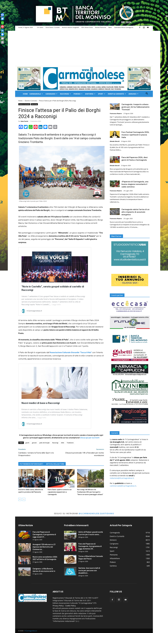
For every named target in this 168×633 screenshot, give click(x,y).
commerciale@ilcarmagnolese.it (123, 486)
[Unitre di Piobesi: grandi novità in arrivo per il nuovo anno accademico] (70, 535)
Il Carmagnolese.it (31, 631)
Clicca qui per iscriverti (89, 438)
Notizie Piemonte (100, 27)
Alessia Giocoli (114, 141)
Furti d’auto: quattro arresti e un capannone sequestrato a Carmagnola (59, 492)
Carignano (50, 94)
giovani (34, 443)
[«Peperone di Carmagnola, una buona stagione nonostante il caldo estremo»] (115, 183)
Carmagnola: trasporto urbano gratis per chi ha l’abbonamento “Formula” (135, 107)
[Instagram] (144, 27)
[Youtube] (148, 27)
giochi (27, 443)
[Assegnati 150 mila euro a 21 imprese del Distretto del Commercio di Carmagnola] (24, 547)
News (110, 27)
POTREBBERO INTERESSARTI (31, 464)
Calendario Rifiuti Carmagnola (123, 27)
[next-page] (23, 499)
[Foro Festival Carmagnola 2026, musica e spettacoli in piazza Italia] (115, 134)
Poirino (77, 94)
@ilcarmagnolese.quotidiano (96, 513)
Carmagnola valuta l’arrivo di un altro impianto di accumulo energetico (135, 212)
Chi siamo (40, 27)
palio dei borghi (44, 443)
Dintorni (89, 94)
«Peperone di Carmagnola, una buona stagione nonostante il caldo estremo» (135, 184)
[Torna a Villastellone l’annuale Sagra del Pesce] (70, 559)
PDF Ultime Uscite (87, 27)
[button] (147, 94)
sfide (62, 443)
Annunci (132, 94)
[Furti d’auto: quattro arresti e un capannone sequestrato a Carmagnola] (61, 478)
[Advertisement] (84, 47)
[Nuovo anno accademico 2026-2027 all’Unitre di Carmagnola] (24, 560)
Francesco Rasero (116, 113)
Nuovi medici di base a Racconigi (41, 403)
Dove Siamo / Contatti (53, 27)
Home (25, 94)
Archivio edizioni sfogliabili (70, 27)
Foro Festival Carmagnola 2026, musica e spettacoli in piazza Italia (135, 134)
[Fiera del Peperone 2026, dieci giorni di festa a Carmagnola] (115, 159)
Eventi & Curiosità (116, 94)
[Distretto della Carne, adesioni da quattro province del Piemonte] (31, 478)
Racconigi (64, 94)
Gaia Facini (24, 121)
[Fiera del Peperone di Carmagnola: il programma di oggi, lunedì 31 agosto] (24, 535)
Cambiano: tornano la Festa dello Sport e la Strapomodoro (36, 454)
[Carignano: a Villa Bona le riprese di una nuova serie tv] (24, 571)
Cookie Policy (70, 605)
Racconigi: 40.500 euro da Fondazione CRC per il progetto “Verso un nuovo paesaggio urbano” (90, 492)
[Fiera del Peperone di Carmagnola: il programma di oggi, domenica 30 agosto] (70, 547)
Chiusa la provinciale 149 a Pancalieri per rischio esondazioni (84, 454)
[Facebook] (140, 27)
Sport (100, 94)
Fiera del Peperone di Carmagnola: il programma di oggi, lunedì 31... (44, 534)
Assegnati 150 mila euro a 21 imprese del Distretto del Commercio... (44, 546)
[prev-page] (19, 499)
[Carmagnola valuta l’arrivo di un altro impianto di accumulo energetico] (115, 211)
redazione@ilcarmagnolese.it (122, 478)
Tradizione (70, 443)
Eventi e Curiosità (31, 101)
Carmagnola (35, 94)
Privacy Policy (58, 605)
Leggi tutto (56, 304)
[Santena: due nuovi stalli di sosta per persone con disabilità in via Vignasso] (70, 571)
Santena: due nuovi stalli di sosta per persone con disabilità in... (89, 570)
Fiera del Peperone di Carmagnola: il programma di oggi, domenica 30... (90, 546)
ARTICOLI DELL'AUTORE (55, 464)
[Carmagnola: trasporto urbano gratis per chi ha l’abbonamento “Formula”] (115, 106)
